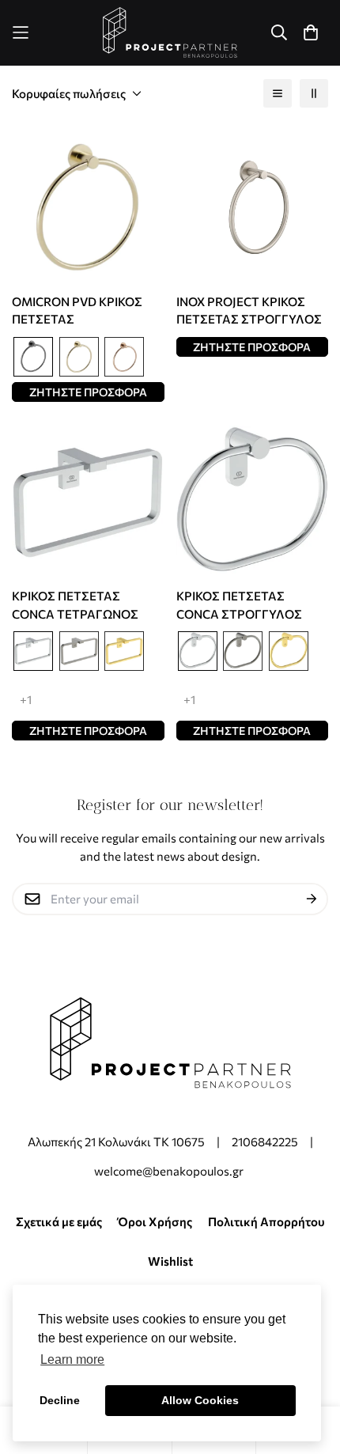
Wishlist (170, 1261)
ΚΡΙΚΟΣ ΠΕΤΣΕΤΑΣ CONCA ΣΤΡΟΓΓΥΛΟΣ (239, 605)
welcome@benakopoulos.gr (170, 1171)
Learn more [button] (72, 1359)
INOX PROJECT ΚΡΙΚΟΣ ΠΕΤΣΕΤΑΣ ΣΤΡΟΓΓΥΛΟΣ (249, 310)
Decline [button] (60, 1400)
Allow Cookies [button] (200, 1400)
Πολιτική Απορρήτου (266, 1221)
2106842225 (265, 1141)
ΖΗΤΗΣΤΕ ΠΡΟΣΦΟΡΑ (88, 392)
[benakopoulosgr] (170, 33)
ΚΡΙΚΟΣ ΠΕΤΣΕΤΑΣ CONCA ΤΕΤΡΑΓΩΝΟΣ (75, 605)
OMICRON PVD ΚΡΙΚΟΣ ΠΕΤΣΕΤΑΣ (77, 310)
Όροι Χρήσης (155, 1221)
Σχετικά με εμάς (59, 1221)
